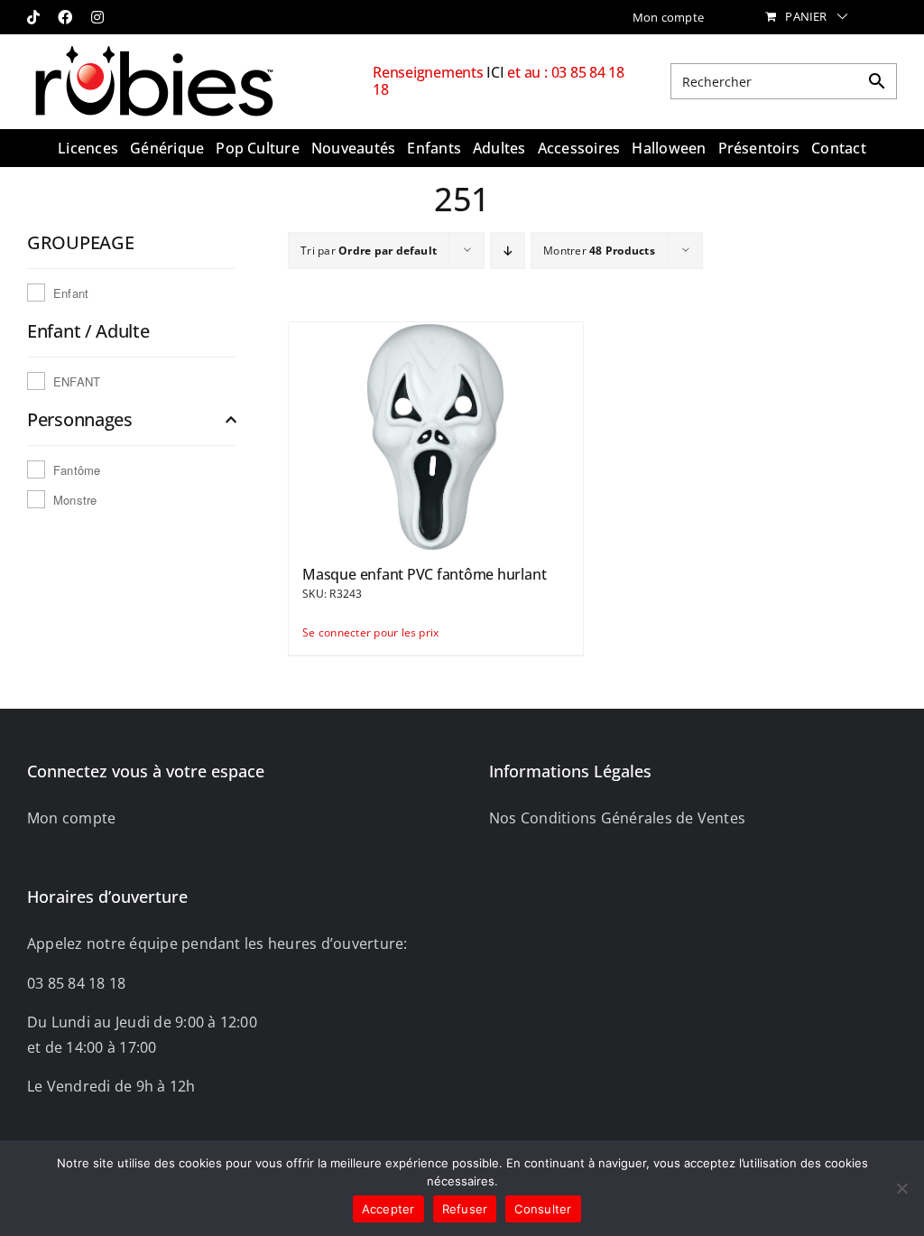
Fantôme (77, 470)
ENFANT (76, 381)
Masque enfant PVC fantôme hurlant (424, 574)
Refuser (465, 1209)
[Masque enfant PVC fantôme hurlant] (435, 435)
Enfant (70, 293)
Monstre (75, 499)
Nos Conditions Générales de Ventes (617, 818)
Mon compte (71, 818)
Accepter (388, 1209)
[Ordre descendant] (507, 250)
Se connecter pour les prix (367, 632)
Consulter (542, 1209)
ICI (496, 72)
